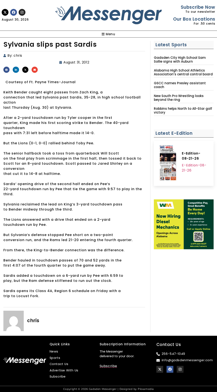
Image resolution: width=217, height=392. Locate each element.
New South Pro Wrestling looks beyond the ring (179, 98)
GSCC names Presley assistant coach (180, 85)
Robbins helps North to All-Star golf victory (183, 110)
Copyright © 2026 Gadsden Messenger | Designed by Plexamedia (108, 389)
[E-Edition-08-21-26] (167, 163)
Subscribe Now (198, 7)
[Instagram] (22, 12)
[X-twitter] (5, 12)
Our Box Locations (194, 19)
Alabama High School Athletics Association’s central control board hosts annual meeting (183, 74)
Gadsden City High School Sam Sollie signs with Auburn (180, 59)
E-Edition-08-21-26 (191, 156)
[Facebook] (13, 12)
